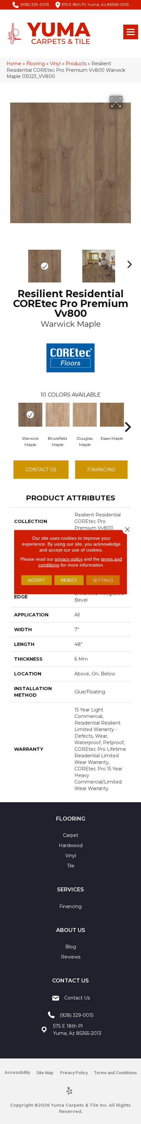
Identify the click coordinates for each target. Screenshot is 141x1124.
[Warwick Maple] (30, 414)
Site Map (44, 1072)
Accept (36, 580)
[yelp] (69, 1091)
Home (14, 64)
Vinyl (55, 64)
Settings (103, 580)
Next (127, 263)
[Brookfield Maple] (57, 414)
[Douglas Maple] (84, 414)
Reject (69, 580)
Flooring (35, 64)
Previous (13, 263)
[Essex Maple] (112, 414)
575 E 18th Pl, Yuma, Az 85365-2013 (95, 4)
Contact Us (41, 470)
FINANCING (101, 470)
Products (76, 64)
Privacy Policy (74, 1072)
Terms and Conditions (115, 1072)
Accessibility (17, 1072)
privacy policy (69, 559)
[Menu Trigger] (130, 32)
